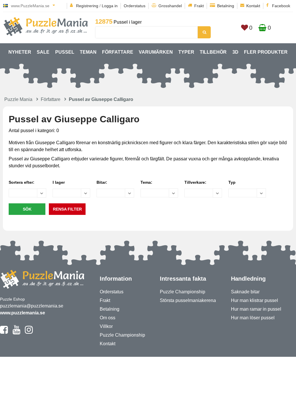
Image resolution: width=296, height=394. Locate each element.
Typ (232, 182)
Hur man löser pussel (253, 317)
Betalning (225, 5)
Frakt (199, 5)
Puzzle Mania (18, 99)
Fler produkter (266, 52)
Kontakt (253, 5)
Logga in (110, 5)
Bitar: (102, 182)
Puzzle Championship (122, 335)
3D (235, 52)
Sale (43, 52)
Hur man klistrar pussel (254, 300)
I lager (59, 182)
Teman (88, 52)
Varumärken (156, 52)
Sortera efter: (21, 182)
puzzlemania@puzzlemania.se (31, 305)
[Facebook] (4, 332)
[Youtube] (16, 332)
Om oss (107, 317)
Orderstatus (134, 5)
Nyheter (19, 52)
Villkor (106, 326)
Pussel (64, 52)
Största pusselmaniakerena (188, 300)
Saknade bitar (245, 291)
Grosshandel (170, 5)
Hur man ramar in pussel (256, 309)
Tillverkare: (195, 182)
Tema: (146, 182)
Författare (117, 52)
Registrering (87, 5)
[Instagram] (29, 332)
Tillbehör (213, 52)
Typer (186, 52)
